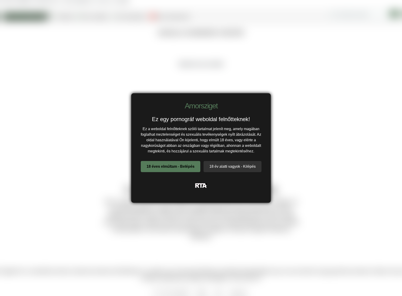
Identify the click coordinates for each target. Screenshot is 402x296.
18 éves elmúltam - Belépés (170, 166)
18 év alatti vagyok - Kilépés (232, 166)
